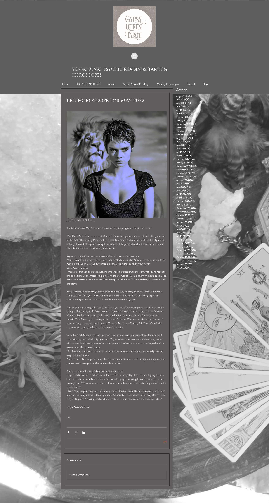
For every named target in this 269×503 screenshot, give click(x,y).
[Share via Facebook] (68, 432)
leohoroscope (73, 422)
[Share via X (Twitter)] (75, 432)
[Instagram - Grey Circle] (134, 56)
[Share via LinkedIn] (83, 432)
